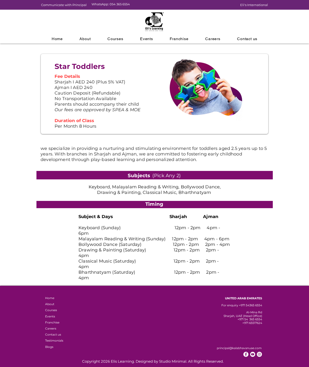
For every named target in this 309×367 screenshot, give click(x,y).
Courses (51, 310)
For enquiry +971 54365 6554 (241, 305)
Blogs (49, 347)
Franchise (52, 322)
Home (49, 298)
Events (50, 316)
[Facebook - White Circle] (245, 354)
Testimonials (54, 340)
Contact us (53, 334)
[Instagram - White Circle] (259, 354)
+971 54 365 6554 (250, 319)
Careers (50, 328)
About (49, 304)
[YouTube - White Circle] (252, 354)
